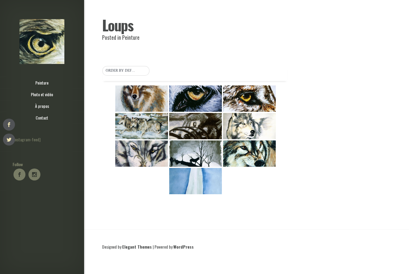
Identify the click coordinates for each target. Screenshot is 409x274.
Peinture (42, 82)
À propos (42, 106)
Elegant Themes (137, 247)
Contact (42, 117)
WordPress (183, 247)
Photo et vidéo (42, 94)
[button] (126, 70)
